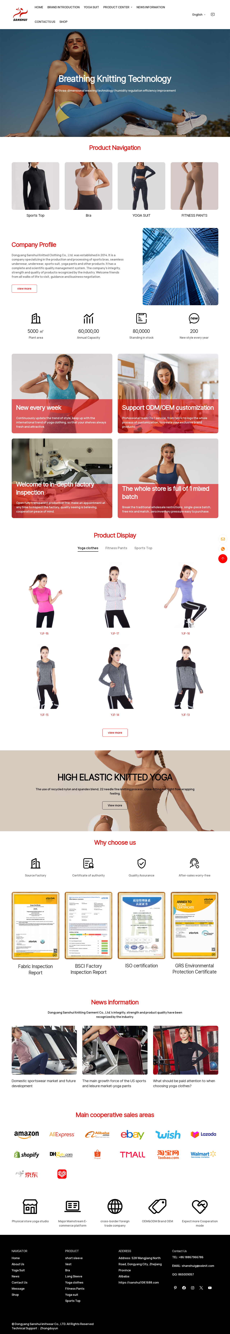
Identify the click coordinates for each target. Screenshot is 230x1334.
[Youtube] (210, 1288)
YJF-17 (115, 633)
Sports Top (35, 215)
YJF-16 (185, 633)
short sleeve (74, 1258)
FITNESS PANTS (194, 215)
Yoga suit (91, 7)
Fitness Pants (116, 548)
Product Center (116, 7)
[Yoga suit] (141, 186)
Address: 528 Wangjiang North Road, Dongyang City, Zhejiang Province (140, 1264)
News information (151, 7)
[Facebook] (184, 1288)
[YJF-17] (115, 595)
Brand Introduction (63, 7)
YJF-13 (185, 715)
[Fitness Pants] (194, 186)
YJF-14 (115, 715)
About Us (18, 1264)
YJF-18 (44, 633)
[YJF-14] (115, 676)
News (15, 1276)
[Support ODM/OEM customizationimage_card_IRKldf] (168, 393)
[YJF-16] (185, 595)
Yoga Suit (18, 1270)
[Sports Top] (35, 186)
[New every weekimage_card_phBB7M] (62, 393)
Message (18, 1289)
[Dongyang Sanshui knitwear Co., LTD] (21, 14)
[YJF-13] (185, 676)
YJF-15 (44, 715)
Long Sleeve (73, 1276)
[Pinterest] (175, 1288)
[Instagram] (192, 1288)
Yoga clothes (88, 548)
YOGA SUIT (142, 215)
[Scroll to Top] (222, 558)
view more (24, 288)
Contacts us (45, 22)
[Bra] (88, 186)
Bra (88, 215)
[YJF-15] (44, 676)
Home (39, 7)
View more (115, 805)
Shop (63, 22)
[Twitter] (201, 1288)
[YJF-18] (44, 595)
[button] (115, 128)
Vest (68, 1264)
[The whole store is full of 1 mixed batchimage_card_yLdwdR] (168, 478)
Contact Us (19, 1282)
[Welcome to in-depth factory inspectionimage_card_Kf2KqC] (62, 478)
